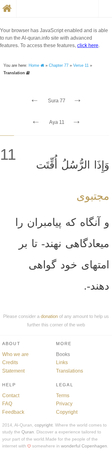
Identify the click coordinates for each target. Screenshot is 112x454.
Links (62, 362)
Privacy (64, 403)
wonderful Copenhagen (84, 446)
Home (34, 65)
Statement (13, 370)
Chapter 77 (58, 65)
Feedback (13, 412)
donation (49, 316)
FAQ (7, 403)
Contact (10, 395)
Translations (69, 370)
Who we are (15, 354)
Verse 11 (81, 65)
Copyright (66, 412)
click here (87, 45)
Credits (10, 362)
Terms (62, 395)
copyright (44, 425)
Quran (27, 432)
